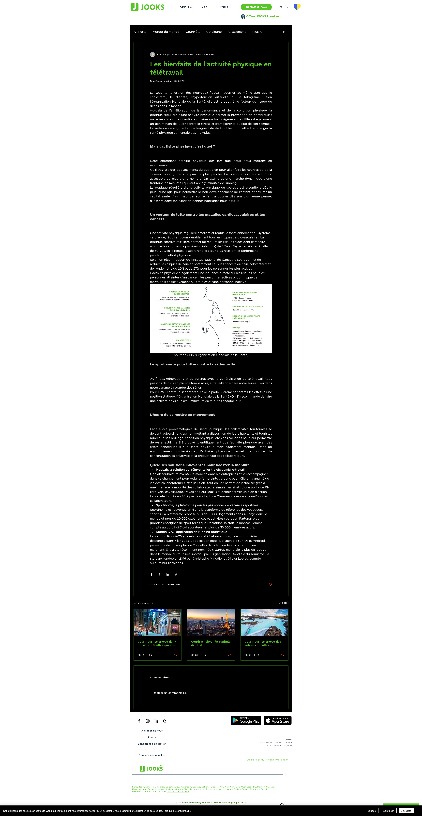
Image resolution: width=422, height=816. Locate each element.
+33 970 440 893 (276, 745)
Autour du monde (166, 31)
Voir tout (283, 603)
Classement (237, 31)
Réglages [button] (371, 810)
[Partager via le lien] (175, 574)
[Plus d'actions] (270, 54)
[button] (256, 7)
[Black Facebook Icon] (139, 721)
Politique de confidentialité (177, 810)
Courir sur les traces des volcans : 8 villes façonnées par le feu (263, 643)
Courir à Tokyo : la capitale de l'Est (210, 643)
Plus (255, 31)
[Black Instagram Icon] (147, 721)
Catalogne (214, 31)
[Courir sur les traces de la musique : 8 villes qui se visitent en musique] (157, 622)
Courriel (288, 745)
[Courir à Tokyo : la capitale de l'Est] (211, 622)
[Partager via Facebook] (151, 574)
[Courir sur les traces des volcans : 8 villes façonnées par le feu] (264, 622)
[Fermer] (418, 810)
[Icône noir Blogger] (164, 721)
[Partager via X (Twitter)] (159, 574)
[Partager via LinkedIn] (167, 574)
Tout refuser (387, 810)
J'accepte (406, 810)
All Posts (140, 31)
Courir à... (193, 31)
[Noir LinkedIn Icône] (156, 721)
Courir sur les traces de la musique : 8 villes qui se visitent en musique (157, 643)
